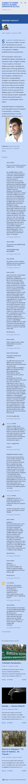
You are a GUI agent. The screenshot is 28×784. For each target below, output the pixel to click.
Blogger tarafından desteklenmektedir (15, 779)
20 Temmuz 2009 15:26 (13, 348)
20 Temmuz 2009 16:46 (13, 514)
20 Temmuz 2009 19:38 (13, 627)
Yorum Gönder (6, 631)
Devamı (24, 679)
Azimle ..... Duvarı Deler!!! (13, 706)
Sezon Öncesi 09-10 (7, 148)
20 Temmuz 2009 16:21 (13, 449)
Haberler (11, 146)
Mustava (16, 146)
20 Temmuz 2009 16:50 (13, 556)
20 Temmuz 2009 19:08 (13, 600)
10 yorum (10, 771)
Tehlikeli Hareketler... (12, 663)
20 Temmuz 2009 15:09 (13, 254)
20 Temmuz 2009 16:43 (13, 490)
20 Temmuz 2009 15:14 (13, 267)
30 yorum (10, 679)
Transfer (16, 148)
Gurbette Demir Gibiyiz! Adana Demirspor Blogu (10, 5)
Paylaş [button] (4, 151)
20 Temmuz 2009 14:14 (13, 237)
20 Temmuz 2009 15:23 (13, 334)
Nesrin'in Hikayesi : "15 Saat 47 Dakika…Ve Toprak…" (12, 751)
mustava (9, 423)
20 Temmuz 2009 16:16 (13, 418)
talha (8, 583)
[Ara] (21, 3)
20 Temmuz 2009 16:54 (13, 578)
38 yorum (10, 722)
